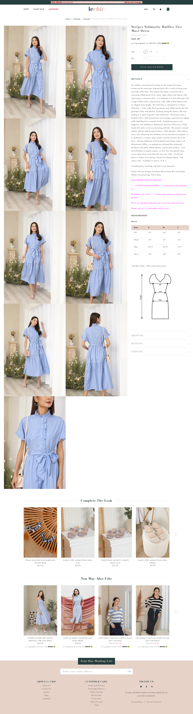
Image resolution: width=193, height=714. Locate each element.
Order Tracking (96, 692)
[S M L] (40, 610)
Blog (46, 695)
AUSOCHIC (54, 9)
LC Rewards (96, 698)
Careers (46, 692)
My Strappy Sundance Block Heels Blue (158, 171)
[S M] (115, 610)
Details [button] (136, 79)
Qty (132, 58)
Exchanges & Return (96, 689)
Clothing (76, 19)
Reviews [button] (137, 344)
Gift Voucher (96, 695)
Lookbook (47, 698)
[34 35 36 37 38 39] (78, 532)
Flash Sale (38, 9)
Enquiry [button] (137, 352)
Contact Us (46, 689)
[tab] (160, 79)
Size (133, 51)
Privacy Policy (137, 702)
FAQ (96, 705)
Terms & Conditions (154, 702)
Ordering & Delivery (96, 685)
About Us (46, 685)
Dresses (87, 19)
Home (68, 19)
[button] (160, 335)
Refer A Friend (96, 702)
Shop (26, 9)
